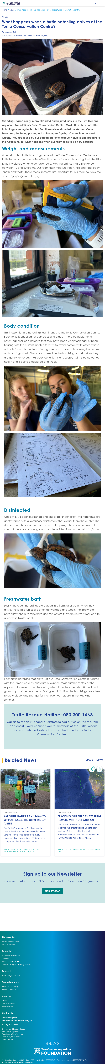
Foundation (38, 36)
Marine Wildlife (8, 944)
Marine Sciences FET (11, 961)
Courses (5, 958)
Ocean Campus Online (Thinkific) (16, 964)
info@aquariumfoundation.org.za (17, 1020)
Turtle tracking (70, 850)
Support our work (10, 982)
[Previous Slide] (92, 769)
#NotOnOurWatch (10, 989)
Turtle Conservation (10, 941)
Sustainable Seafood (21, 852)
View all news (94, 760)
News (4, 1000)
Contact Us (12, 1013)
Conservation (20, 36)
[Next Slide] (99, 769)
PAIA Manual (7, 1006)
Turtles (29, 36)
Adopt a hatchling (10, 986)
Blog (46, 36)
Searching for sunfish (11, 975)
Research (6, 971)
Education (7, 951)
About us (6, 996)
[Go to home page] (11, 3)
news (5, 17)
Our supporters (8, 1003)
